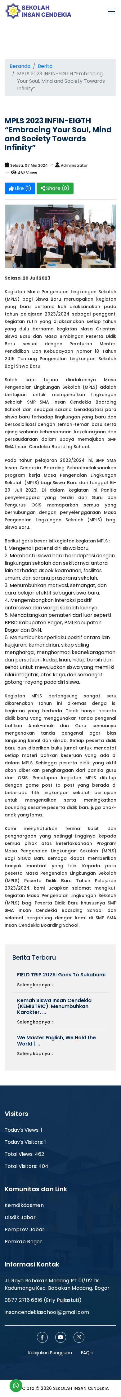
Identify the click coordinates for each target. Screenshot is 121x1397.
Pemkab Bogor (23, 1241)
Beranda (20, 66)
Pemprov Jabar (24, 1229)
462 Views (27, 172)
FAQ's (87, 1353)
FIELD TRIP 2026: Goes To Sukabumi (61, 975)
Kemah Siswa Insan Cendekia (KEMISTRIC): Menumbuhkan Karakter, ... (54, 1006)
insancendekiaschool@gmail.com (47, 1312)
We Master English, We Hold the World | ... (56, 1040)
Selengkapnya (34, 985)
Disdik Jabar (20, 1217)
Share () (57, 188)
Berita (45, 66)
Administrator (74, 165)
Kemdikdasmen (24, 1205)
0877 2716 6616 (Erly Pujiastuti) (43, 1300)
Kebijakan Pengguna (50, 1353)
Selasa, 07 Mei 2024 (29, 165)
